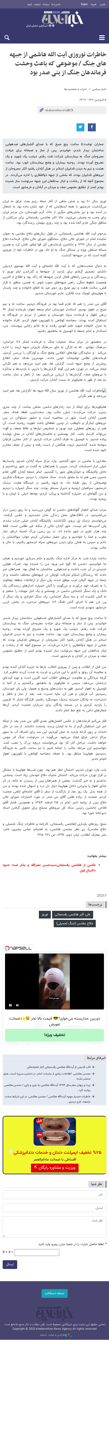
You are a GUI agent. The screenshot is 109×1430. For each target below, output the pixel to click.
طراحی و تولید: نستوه (52, 1335)
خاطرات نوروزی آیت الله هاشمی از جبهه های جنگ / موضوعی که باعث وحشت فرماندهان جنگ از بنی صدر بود (58, 63)
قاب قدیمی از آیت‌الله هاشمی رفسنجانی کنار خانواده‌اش (58, 1067)
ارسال (10, 1264)
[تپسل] (7, 948)
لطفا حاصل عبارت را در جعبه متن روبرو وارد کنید (72, 1244)
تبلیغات (37, 4)
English (84, 4)
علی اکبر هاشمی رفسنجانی (72, 914)
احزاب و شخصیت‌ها (75, 89)
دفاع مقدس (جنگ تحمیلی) (74, 923)
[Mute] (18, 1005)
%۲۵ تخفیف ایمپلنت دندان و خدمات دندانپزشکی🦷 (54, 1152)
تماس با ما (56, 4)
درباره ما (46, 4)
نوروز (45, 914)
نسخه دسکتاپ (54, 1293)
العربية (93, 4)
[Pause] (10, 1005)
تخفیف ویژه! (54, 1035)
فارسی (102, 4)
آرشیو (30, 4)
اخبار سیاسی (99, 89)
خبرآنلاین (54, 19)
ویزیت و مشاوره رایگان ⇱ (54, 1167)
